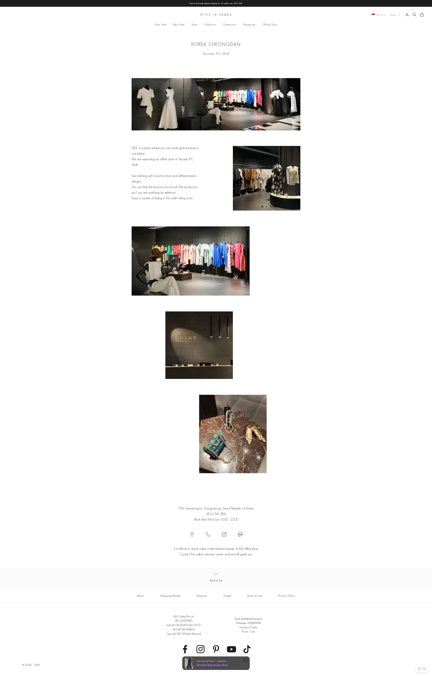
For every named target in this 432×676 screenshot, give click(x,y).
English (394, 15)
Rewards (202, 595)
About (140, 595)
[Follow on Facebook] (185, 649)
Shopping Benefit (170, 595)
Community (229, 24)
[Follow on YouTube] (231, 649)
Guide (227, 595)
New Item (160, 24)
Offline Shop (269, 24)
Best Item (179, 24)
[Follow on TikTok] (247, 649)
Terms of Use (254, 595)
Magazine (249, 24)
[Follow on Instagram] (200, 649)
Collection (210, 24)
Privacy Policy (286, 595)
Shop (194, 24)
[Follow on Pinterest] (216, 649)
